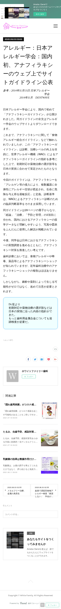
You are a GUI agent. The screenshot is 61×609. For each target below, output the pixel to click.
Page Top (30, 582)
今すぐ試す (40, 14)
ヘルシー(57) (8, 340)
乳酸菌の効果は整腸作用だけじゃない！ (24, 459)
